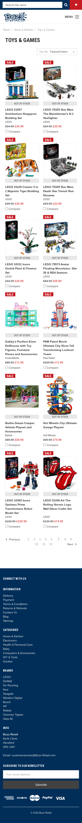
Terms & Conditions (15, 604)
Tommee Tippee (13, 714)
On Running (10, 685)
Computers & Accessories (19, 653)
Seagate (8, 693)
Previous (14, 539)
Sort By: (44, 51)
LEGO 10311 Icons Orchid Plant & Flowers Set (20, 268)
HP (5, 706)
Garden (8, 661)
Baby (6, 648)
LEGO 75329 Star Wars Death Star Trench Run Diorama (58, 191)
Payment (8, 599)
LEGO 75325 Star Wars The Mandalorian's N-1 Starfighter (58, 114)
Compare (14, 131)
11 (43, 544)
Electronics (10, 640)
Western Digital (12, 697)
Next (70, 544)
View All (8, 718)
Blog (6, 616)
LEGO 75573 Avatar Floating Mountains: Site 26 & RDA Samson (60, 268)
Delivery (8, 595)
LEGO (7, 677)
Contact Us (10, 612)
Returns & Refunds (15, 608)
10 (36, 544)
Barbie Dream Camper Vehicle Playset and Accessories (19, 427)
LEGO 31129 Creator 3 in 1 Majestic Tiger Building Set (22, 191)
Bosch (7, 702)
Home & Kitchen (13, 636)
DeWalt (7, 681)
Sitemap (8, 620)
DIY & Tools (10, 657)
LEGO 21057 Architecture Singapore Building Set (21, 114)
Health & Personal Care (18, 644)
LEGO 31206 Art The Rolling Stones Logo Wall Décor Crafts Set (57, 504)
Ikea (5, 689)
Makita (7, 710)
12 (50, 544)
